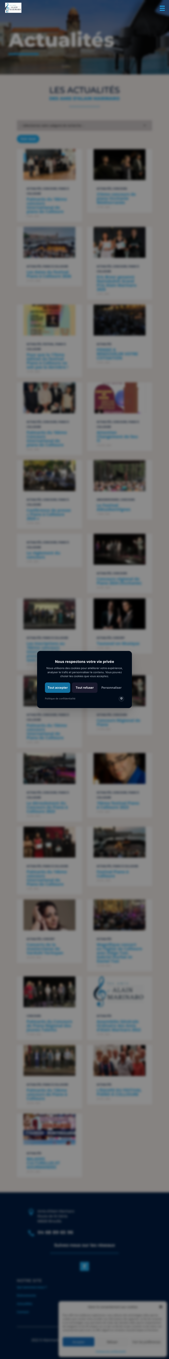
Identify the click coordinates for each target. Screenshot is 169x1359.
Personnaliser (111, 687)
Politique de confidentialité (60, 698)
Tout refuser (85, 687)
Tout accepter (58, 687)
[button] (161, 7)
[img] (121, 698)
